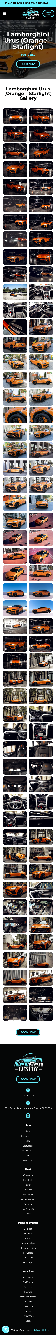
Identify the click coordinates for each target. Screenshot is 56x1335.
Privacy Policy (41, 1330)
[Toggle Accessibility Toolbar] (5, 1329)
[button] (4, 14)
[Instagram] (28, 1115)
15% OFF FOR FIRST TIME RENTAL (27, 3)
